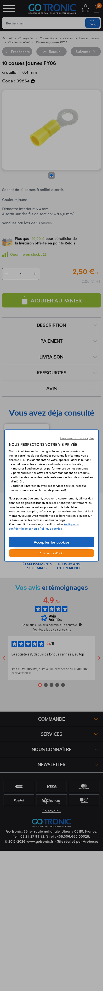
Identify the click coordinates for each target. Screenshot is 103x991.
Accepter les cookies (51, 542)
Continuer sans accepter (77, 438)
